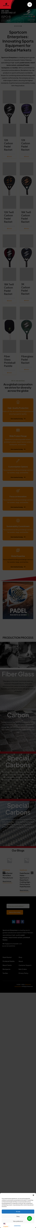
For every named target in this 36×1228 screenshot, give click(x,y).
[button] (33, 1195)
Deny (18, 1216)
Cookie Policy (17, 1225)
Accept (18, 1211)
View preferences (18, 1221)
